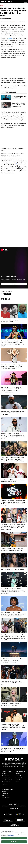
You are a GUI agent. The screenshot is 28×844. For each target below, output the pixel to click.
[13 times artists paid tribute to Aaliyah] (14, 560)
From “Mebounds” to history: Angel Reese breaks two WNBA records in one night (13, 682)
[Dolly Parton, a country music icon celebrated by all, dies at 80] (14, 694)
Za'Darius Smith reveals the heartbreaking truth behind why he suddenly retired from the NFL (13, 412)
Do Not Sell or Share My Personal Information (14, 838)
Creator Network (6, 782)
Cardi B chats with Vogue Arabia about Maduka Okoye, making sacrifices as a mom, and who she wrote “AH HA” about (12, 459)
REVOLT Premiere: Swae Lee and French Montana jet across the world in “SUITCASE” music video (13, 660)
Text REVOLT (5, 795)
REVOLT (4, 21)
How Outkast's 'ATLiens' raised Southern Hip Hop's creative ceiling (13, 480)
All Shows (4, 773)
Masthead (18, 775)
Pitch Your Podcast (7, 780)
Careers (18, 782)
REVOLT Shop (6, 797)
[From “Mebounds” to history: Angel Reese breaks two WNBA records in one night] (14, 672)
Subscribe (4, 791)
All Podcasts (5, 775)
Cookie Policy (11, 835)
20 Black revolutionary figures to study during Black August (12, 320)
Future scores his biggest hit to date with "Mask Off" (19, 97)
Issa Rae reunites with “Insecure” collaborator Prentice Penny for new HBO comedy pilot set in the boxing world (13, 614)
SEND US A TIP (14, 808)
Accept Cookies (14, 841)
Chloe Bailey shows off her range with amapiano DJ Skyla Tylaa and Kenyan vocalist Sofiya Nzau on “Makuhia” (12, 366)
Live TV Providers (6, 777)
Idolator (10, 38)
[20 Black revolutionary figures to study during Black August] (14, 311)
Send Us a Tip (19, 777)
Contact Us (5, 793)
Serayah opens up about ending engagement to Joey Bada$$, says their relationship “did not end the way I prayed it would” (13, 726)
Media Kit (18, 780)
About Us (18, 773)
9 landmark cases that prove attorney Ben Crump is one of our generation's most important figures (13, 749)
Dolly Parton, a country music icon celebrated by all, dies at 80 (11, 704)
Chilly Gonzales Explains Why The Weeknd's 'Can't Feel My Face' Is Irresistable (18, 105)
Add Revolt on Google (19, 21)
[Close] (26, 829)
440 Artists (5, 784)
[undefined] (6, 97)
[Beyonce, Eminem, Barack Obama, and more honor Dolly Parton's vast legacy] (14, 539)
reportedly (14, 163)
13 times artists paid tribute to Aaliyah (12, 569)
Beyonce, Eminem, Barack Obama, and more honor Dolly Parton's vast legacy (12, 549)
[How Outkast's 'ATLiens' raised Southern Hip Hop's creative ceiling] (14, 470)
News (1, 5)
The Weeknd (8, 293)
